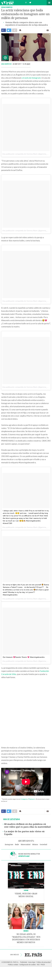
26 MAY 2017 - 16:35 (21, 64)
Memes (26, 931)
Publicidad (23, 962)
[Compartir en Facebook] (3, 30)
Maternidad (25, 845)
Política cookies (13, 964)
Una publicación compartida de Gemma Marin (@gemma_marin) (27, 154)
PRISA (43, 964)
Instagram (24, 799)
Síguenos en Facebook (26, 2)
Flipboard (31, 799)
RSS (38, 964)
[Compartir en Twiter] (9, 30)
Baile (17, 845)
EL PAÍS (33, 955)
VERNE (26, 890)
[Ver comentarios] (20, 30)
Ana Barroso (6, 64)
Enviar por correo (48, 30)
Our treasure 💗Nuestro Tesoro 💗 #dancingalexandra (24, 657)
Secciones (49, 2)
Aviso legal (31, 962)
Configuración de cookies (27, 964)
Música (35, 845)
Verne (7, 3)
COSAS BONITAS (6, 7)
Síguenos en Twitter (30, 2)
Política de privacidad (43, 962)
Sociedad (43, 845)
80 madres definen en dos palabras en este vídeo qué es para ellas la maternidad (27, 825)
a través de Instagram (31, 78)
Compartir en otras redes (14, 30)
